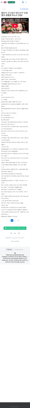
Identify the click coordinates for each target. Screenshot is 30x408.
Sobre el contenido (15, 241)
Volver (4, 9)
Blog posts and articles (18, 238)
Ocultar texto (25, 9)
